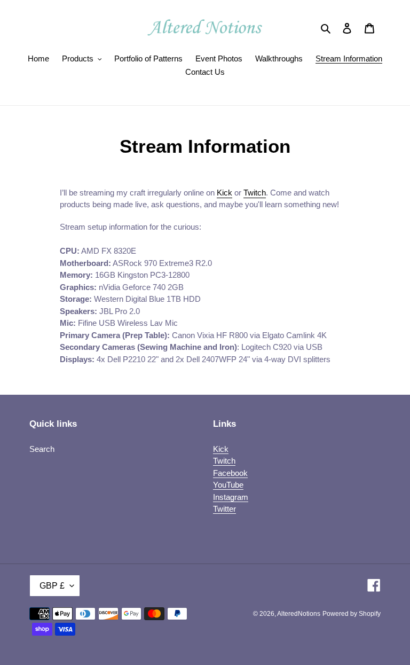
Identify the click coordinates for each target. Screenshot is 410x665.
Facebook (230, 473)
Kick (224, 192)
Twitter (224, 508)
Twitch (254, 192)
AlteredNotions (298, 613)
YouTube (228, 484)
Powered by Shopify (351, 613)
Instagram (230, 497)
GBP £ (52, 585)
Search (41, 448)
